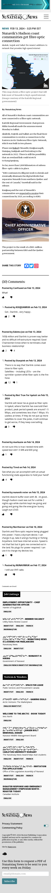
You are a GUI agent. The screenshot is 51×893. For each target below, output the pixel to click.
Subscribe (9, 881)
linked (16, 148)
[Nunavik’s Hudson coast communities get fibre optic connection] (25, 71)
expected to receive (28, 193)
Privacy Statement (12, 823)
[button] (4, 854)
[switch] (46, 825)
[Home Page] (19, 17)
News (5, 28)
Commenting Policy (12, 827)
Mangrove (12, 847)
